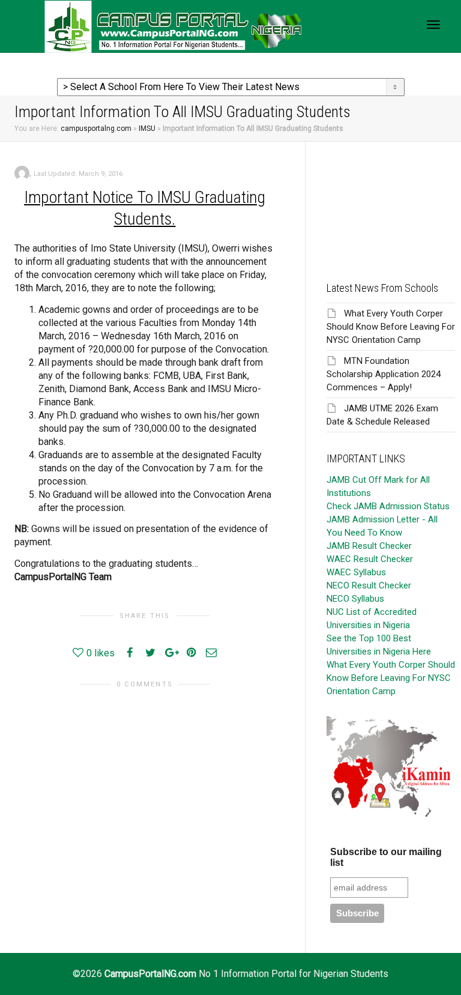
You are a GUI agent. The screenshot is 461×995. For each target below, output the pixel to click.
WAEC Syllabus (356, 572)
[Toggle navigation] (433, 24)
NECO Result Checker (369, 585)
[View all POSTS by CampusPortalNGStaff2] (21, 173)
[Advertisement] (391, 202)
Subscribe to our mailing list (386, 857)
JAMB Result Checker (369, 545)
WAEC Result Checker (370, 559)
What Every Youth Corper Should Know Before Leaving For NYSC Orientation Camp (391, 326)
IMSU (147, 128)
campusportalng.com (96, 128)
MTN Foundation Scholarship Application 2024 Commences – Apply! (384, 374)
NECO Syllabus (355, 598)
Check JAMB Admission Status (388, 506)
